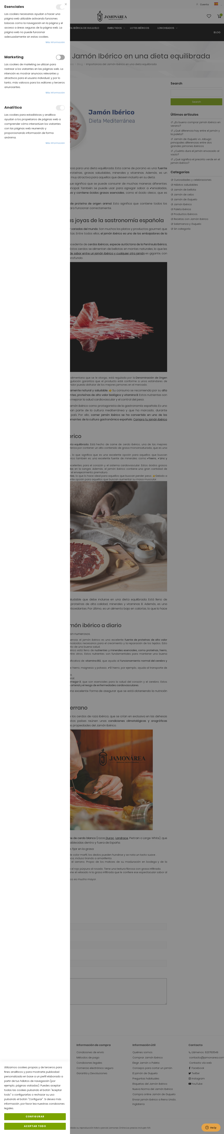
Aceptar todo (35, 1126)
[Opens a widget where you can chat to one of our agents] (210, 1128)
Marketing (60, 57)
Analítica (60, 107)
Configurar (35, 1116)
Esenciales (60, 6)
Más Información (55, 42)
